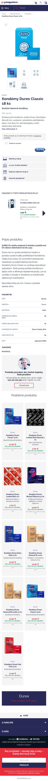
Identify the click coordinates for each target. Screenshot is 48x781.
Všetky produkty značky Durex (24, 701)
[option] (24, 209)
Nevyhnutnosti (15, 14)
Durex (4, 95)
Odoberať (24, 765)
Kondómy (28, 14)
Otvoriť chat (24, 385)
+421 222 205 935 (14, 380)
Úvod (3, 14)
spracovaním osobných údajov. (28, 773)
